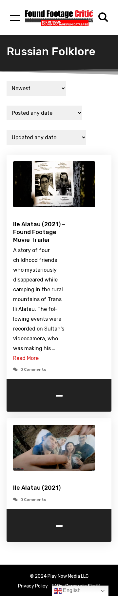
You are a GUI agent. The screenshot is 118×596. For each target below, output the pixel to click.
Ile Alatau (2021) (37, 487)
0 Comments (33, 369)
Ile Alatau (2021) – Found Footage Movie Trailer (39, 232)
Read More (26, 358)
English (71, 590)
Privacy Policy (33, 586)
